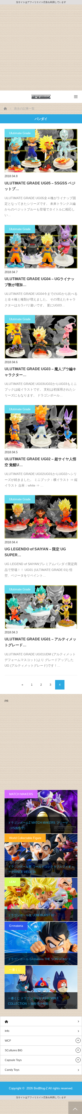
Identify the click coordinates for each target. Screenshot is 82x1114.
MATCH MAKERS (21, 794)
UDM (12, 882)
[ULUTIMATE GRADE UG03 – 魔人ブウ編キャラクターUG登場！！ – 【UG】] (41, 336)
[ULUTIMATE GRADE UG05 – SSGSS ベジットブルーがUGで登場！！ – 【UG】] (41, 150)
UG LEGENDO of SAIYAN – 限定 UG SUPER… (35, 552)
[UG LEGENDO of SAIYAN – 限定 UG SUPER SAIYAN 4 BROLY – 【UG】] (41, 517)
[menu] (75, 97)
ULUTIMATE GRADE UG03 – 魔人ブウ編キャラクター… (40, 372)
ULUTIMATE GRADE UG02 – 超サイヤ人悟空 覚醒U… (40, 462)
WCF (8, 1040)
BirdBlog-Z (41, 1088)
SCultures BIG (13, 1050)
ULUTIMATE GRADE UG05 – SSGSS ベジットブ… (40, 186)
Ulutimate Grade (20, 133)
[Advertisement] (41, 47)
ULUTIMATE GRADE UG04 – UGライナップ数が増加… (39, 282)
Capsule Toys (13, 1060)
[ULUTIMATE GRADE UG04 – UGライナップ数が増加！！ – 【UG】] (41, 246)
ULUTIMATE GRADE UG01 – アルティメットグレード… (40, 642)
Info (7, 1031)
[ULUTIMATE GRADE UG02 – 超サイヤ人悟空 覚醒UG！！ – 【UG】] (41, 426)
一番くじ (15, 969)
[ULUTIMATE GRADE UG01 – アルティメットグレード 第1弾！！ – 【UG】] (41, 607)
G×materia (16, 926)
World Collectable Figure (25, 838)
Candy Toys (12, 1069)
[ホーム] (41, 1021)
